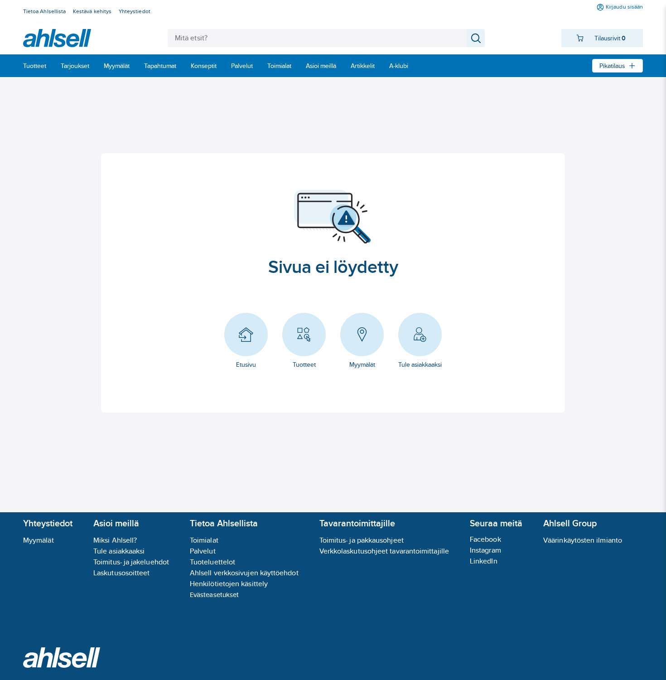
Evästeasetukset (214, 594)
